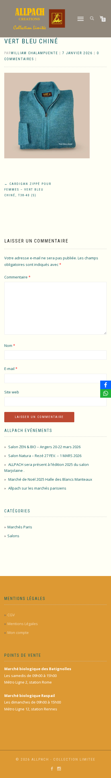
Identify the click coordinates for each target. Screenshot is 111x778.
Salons (13, 535)
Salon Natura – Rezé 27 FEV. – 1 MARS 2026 (44, 455)
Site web (11, 392)
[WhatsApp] (105, 393)
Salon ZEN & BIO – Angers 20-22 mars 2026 (44, 446)
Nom (9, 345)
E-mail (10, 368)
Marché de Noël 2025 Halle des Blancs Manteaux (50, 479)
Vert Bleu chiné (31, 41)
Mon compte (18, 632)
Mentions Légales (22, 623)
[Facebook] (105, 385)
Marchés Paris (19, 527)
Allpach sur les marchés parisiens (37, 488)
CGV (11, 614)
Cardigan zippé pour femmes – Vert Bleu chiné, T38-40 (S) (27, 189)
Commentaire (17, 277)
